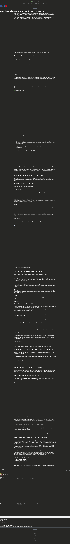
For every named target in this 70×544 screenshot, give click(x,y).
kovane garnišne (18, 15)
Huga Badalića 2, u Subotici (30, 465)
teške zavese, (39, 86)
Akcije (46, 3)
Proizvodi (28, 3)
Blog (43, 3)
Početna (24, 3)
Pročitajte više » (20, 479)
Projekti (39, 3)
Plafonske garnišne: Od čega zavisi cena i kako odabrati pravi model (28, 503)
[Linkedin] (4, 6)
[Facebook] (1, 6)
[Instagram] (3, 6)
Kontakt (35, 538)
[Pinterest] (6, 6)
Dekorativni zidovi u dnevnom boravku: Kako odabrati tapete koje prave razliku (29, 478)
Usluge (32, 3)
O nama (36, 3)
